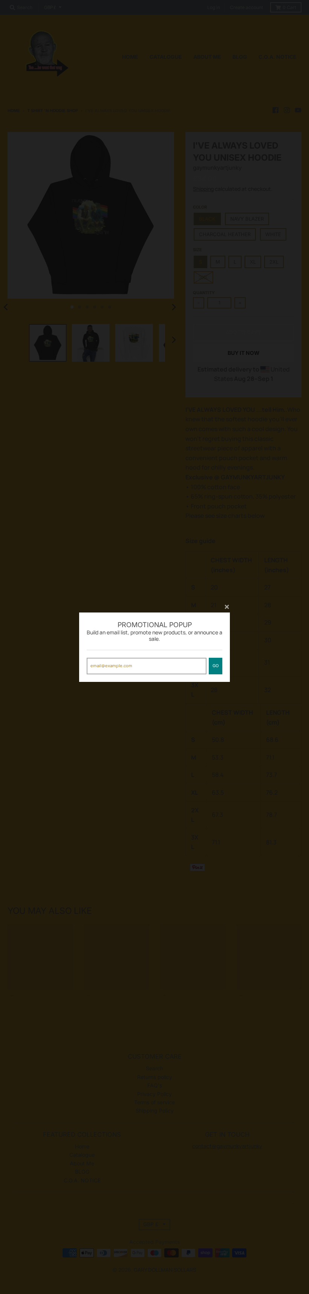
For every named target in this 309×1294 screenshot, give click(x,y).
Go (216, 665)
